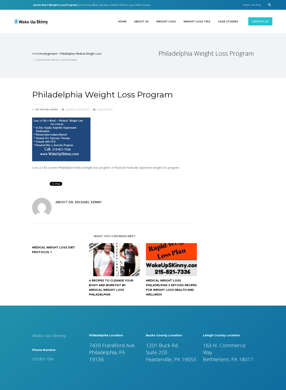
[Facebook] (15, 5)
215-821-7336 (117, 5)
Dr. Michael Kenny (47, 109)
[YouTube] (26, 5)
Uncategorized (48, 53)
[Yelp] (20, 5)
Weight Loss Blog (252, 5)
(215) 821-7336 (42, 359)
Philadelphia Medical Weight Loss (81, 53)
